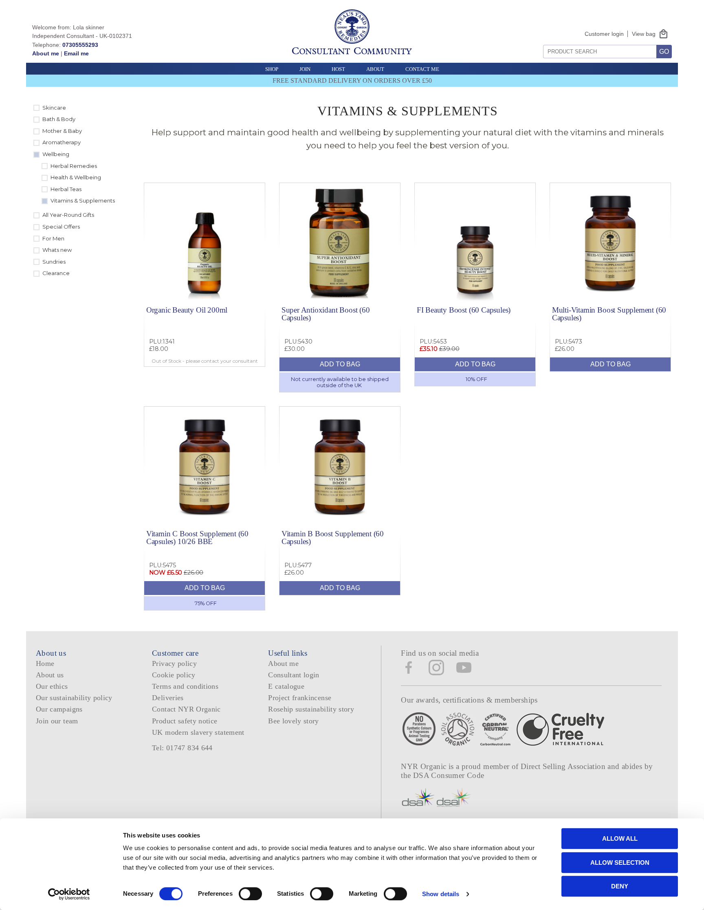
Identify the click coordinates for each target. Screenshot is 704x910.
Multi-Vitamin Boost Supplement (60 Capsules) (609, 314)
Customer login (604, 34)
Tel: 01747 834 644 (182, 748)
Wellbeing (55, 154)
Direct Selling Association (564, 766)
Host (338, 69)
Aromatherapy (61, 142)
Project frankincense (299, 698)
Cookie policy (174, 675)
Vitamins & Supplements (83, 200)
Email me (76, 53)
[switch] (250, 893)
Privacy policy (174, 663)
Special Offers (61, 226)
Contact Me (422, 69)
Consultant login (293, 675)
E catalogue (286, 686)
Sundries (54, 261)
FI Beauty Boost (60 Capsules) (463, 310)
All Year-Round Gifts (68, 215)
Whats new (57, 250)
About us (50, 675)
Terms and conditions (185, 686)
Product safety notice (184, 721)
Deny (619, 886)
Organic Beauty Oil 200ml (186, 310)
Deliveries (168, 698)
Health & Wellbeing (76, 177)
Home (45, 663)
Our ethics (52, 686)
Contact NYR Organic (186, 709)
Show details (440, 893)
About (375, 69)
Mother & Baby (62, 131)
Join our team (57, 721)
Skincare (54, 107)
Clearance (56, 273)
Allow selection (619, 862)
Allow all (620, 838)
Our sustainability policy (74, 698)
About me (45, 53)
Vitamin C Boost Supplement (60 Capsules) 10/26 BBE (197, 537)
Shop (271, 69)
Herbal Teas (66, 189)
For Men (53, 238)
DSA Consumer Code (448, 775)
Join (304, 69)
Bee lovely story (293, 721)
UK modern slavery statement (198, 732)
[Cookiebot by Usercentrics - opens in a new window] (69, 894)
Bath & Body (58, 119)
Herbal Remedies (74, 166)
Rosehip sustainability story (311, 709)
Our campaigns (59, 709)
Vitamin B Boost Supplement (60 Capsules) (333, 537)
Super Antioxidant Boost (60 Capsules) (326, 314)
